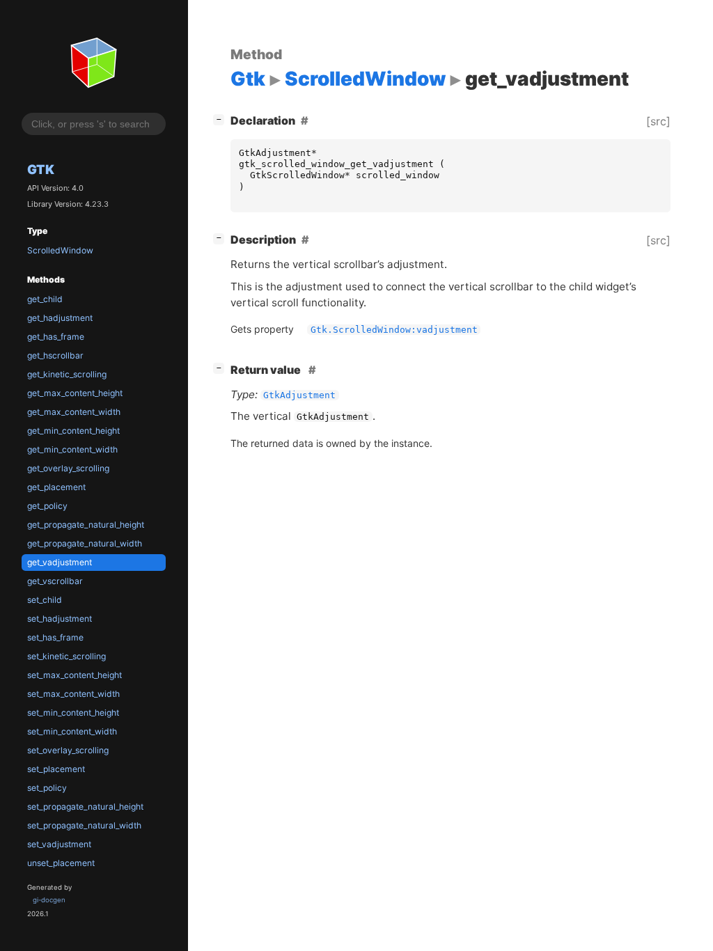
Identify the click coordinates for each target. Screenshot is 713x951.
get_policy (47, 506)
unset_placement (61, 863)
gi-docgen (49, 900)
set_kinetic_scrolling (66, 656)
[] (221, 118)
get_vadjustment (59, 562)
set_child (44, 600)
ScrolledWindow (60, 250)
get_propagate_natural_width (84, 543)
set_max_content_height (74, 675)
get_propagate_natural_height (85, 524)
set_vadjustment (59, 844)
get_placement (56, 487)
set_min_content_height (73, 712)
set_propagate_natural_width (84, 825)
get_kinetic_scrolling (67, 374)
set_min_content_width (72, 731)
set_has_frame (55, 637)
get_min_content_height (73, 430)
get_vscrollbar (55, 581)
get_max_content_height (75, 393)
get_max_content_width (73, 412)
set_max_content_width (73, 694)
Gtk (40, 169)
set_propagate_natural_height (85, 806)
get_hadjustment (60, 318)
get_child (45, 299)
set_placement (56, 769)
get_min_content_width (72, 449)
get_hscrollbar (55, 355)
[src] (658, 121)
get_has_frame (55, 336)
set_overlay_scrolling (68, 750)
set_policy (47, 788)
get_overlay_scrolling (68, 468)
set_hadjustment (59, 618)
